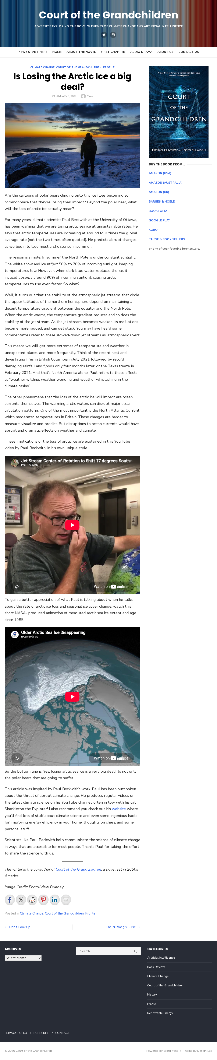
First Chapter (113, 52)
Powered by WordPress (162, 1051)
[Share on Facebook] (10, 900)
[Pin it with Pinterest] (43, 900)
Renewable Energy (160, 1013)
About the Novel (81, 52)
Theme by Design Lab (197, 1051)
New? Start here (32, 52)
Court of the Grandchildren (108, 15)
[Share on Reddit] (32, 900)
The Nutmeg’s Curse (121, 927)
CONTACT (62, 1033)
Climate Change (42, 67)
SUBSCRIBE (41, 1033)
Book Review (156, 967)
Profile (109, 67)
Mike (90, 96)
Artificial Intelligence (161, 958)
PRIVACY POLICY (16, 1033)
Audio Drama (141, 52)
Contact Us (188, 52)
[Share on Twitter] (21, 900)
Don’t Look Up (19, 927)
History (152, 995)
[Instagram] (113, 35)
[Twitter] (104, 35)
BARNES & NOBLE (162, 202)
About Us (165, 52)
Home (56, 52)
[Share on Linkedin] (55, 900)
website (119, 808)
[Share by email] (66, 900)
